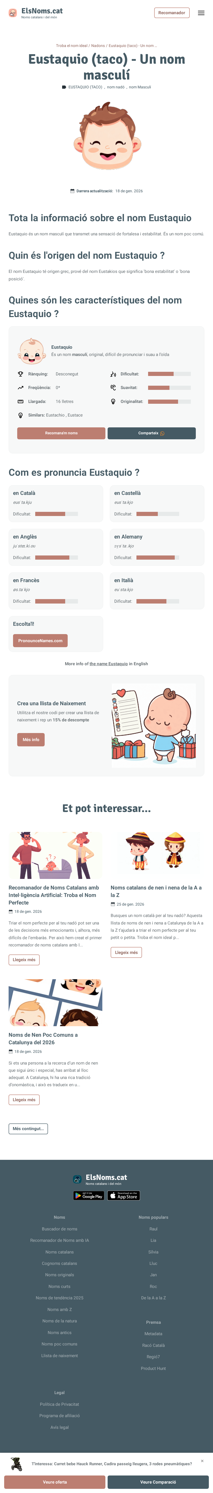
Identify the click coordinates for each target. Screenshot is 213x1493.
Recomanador (171, 13)
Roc (153, 1286)
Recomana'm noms (61, 433)
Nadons (98, 46)
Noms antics (60, 1333)
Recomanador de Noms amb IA (59, 1240)
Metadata (153, 1334)
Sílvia (153, 1252)
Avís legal (59, 1427)
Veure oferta (55, 1482)
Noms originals (59, 1275)
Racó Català (153, 1345)
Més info (31, 740)
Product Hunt (153, 1368)
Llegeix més (24, 960)
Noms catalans (59, 1252)
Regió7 (153, 1357)
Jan (153, 1275)
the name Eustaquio (109, 664)
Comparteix (148, 433)
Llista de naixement (59, 1356)
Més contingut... (28, 1129)
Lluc (153, 1263)
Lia (153, 1240)
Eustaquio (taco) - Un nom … (133, 46)
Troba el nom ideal (71, 46)
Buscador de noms (59, 1229)
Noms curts (59, 1286)
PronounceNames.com (40, 641)
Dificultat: (22, 514)
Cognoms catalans (59, 1263)
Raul (153, 1229)
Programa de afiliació (59, 1416)
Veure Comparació (158, 1482)
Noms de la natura (59, 1321)
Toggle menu (204, 14)
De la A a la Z (153, 1298)
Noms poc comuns (59, 1344)
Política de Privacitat (59, 1404)
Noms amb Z (59, 1310)
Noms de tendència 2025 (59, 1298)
